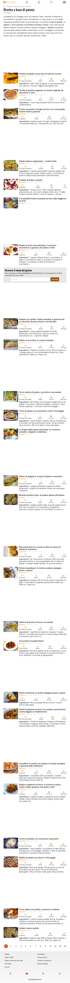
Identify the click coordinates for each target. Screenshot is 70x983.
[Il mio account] (39, 2)
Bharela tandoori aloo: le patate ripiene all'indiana (41, 495)
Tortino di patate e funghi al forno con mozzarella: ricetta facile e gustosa (42, 110)
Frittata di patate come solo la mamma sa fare (40, 74)
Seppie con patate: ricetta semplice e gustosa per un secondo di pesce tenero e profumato (42, 320)
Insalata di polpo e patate (30, 180)
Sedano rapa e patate (29, 928)
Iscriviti (55, 279)
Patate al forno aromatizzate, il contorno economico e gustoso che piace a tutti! (37, 246)
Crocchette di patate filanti (31, 641)
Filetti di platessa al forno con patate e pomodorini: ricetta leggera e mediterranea (42, 710)
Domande (8, 964)
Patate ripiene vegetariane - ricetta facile (38, 161)
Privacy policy (42, 957)
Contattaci (41, 954)
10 (50, 946)
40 (65, 946)
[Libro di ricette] (27, 2)
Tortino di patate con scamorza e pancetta (38, 839)
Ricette (7, 954)
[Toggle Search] (51, 2)
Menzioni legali (42, 964)
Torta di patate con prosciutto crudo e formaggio (41, 411)
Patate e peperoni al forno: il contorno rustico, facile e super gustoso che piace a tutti (40, 785)
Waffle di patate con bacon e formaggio (37, 857)
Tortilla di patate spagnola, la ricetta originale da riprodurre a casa (41, 91)
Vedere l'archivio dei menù (14, 960)
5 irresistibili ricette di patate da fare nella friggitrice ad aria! (42, 199)
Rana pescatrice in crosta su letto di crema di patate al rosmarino (39, 548)
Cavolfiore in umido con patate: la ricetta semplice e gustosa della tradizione (42, 764)
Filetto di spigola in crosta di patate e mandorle (40, 476)
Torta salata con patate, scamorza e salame (39, 909)
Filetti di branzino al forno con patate (36, 622)
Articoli (7, 967)
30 (60, 946)
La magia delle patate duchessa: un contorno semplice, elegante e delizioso (39, 430)
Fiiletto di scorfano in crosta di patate (36, 340)
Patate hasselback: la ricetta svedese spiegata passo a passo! (40, 569)
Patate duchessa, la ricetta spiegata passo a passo (42, 693)
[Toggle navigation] (64, 2)
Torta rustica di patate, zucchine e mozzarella (40, 392)
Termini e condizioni (44, 960)
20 (55, 946)
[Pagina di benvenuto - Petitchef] (4, 6)
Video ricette (9, 957)
